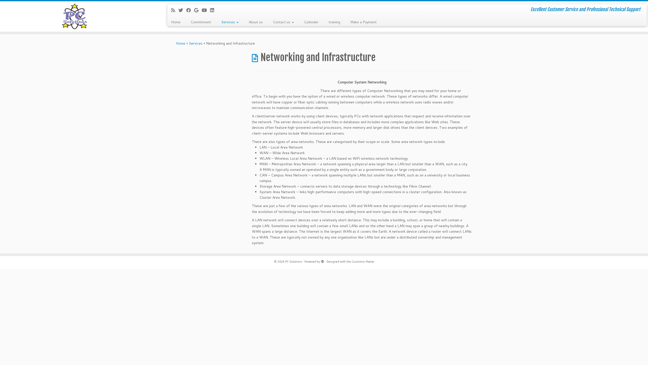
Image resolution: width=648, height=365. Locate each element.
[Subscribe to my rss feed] (174, 10)
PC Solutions (293, 262)
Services (228, 22)
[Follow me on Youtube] (206, 10)
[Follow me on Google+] (198, 10)
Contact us (282, 22)
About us (256, 22)
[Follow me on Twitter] (182, 10)
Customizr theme (363, 262)
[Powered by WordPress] (322, 260)
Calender (311, 22)
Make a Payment (363, 22)
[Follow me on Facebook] (190, 10)
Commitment (201, 22)
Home (175, 22)
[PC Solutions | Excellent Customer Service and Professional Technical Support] (75, 16)
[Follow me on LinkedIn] (213, 10)
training (334, 22)
